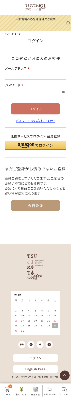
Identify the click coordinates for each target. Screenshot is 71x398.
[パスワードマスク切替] (63, 92)
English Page (35, 369)
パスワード (14, 85)
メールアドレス (18, 68)
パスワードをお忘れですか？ (35, 120)
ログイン (35, 358)
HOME (6, 33)
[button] (35, 145)
